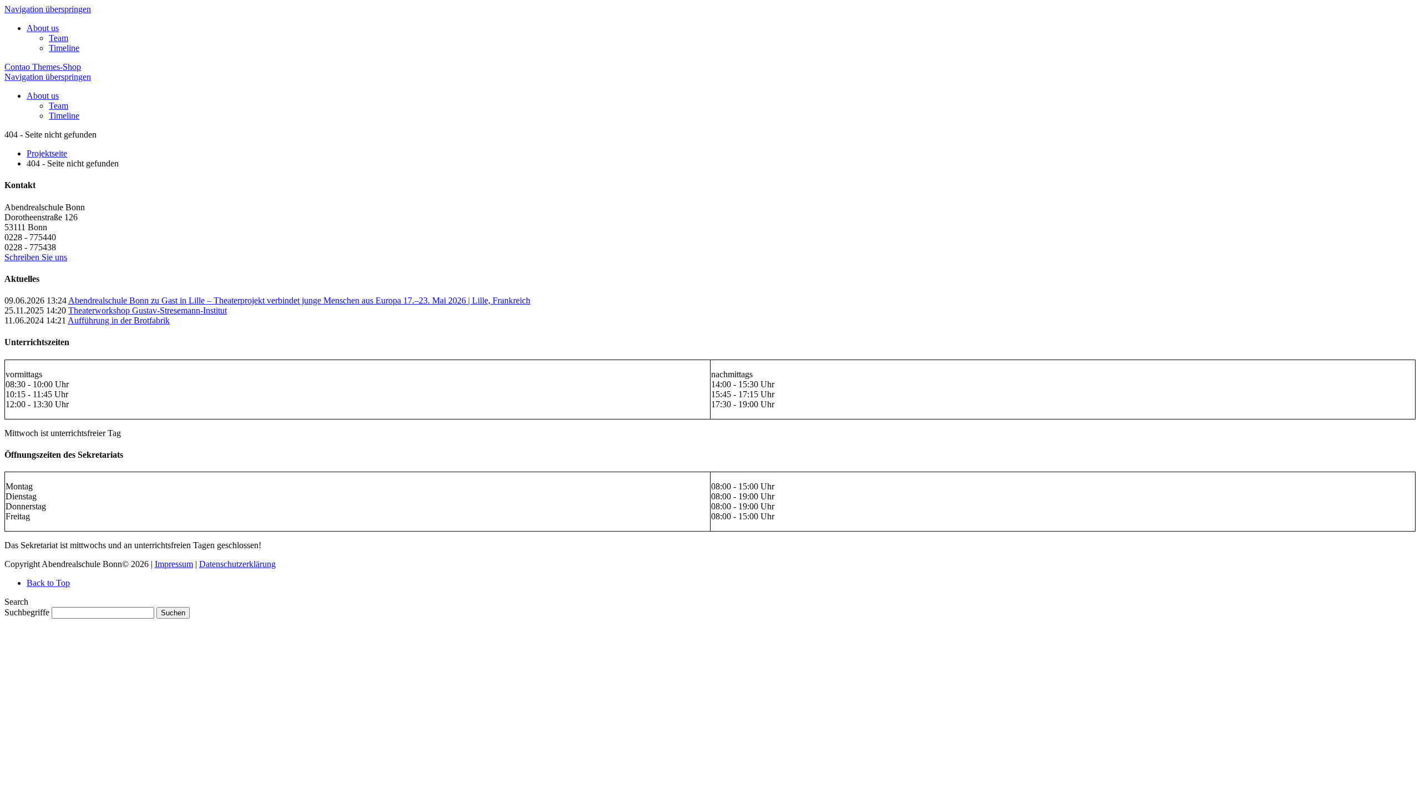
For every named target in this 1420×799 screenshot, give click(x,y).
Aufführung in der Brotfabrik (119, 320)
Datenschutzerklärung (237, 564)
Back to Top (48, 583)
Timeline (64, 48)
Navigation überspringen (47, 9)
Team (58, 38)
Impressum (174, 564)
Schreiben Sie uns (35, 257)
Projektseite (47, 153)
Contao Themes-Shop (42, 67)
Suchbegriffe (26, 612)
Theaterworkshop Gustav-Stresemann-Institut (147, 310)
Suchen (173, 613)
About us (43, 28)
